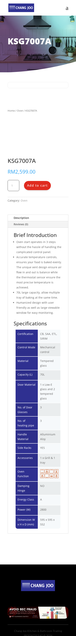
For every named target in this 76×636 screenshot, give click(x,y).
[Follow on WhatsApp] (46, 596)
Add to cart (37, 185)
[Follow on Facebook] (30, 596)
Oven (20, 110)
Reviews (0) (21, 224)
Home (11, 110)
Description (21, 218)
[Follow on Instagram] (38, 596)
